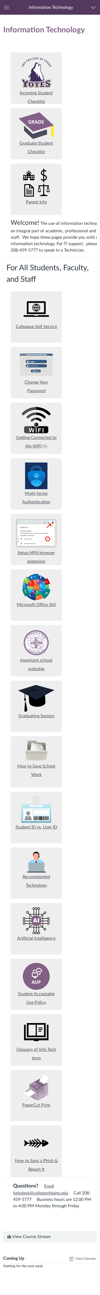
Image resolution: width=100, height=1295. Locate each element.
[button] (51, 7)
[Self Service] (36, 309)
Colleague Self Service (36, 327)
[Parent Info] (36, 182)
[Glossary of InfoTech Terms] (36, 1032)
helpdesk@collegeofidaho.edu (40, 1193)
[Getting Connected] (36, 420)
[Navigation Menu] (94, 7)
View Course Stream (31, 1237)
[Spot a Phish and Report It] (36, 1143)
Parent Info (36, 202)
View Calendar (85, 1258)
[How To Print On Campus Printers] (36, 1087)
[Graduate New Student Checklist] (36, 125)
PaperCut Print (36, 1105)
